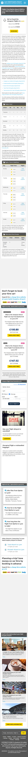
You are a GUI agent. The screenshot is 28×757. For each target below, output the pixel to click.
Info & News (16, 738)
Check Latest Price (14, 335)
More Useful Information (14, 724)
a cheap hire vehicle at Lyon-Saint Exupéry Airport (14, 298)
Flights (9, 736)
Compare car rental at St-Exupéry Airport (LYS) (14, 81)
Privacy (12, 739)
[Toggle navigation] (25, 2)
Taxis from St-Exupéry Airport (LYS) (11, 88)
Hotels (10, 738)
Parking (5, 738)
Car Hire (14, 736)
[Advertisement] (14, 274)
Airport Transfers (22, 736)
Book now (14, 31)
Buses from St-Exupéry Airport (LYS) (12, 85)
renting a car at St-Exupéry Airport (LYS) (15, 63)
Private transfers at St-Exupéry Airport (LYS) (14, 83)
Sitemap (17, 739)
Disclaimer (23, 738)
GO (23, 733)
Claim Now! (7, 438)
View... (4, 657)
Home (4, 736)
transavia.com (5, 147)
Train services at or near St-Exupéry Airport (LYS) (15, 90)
